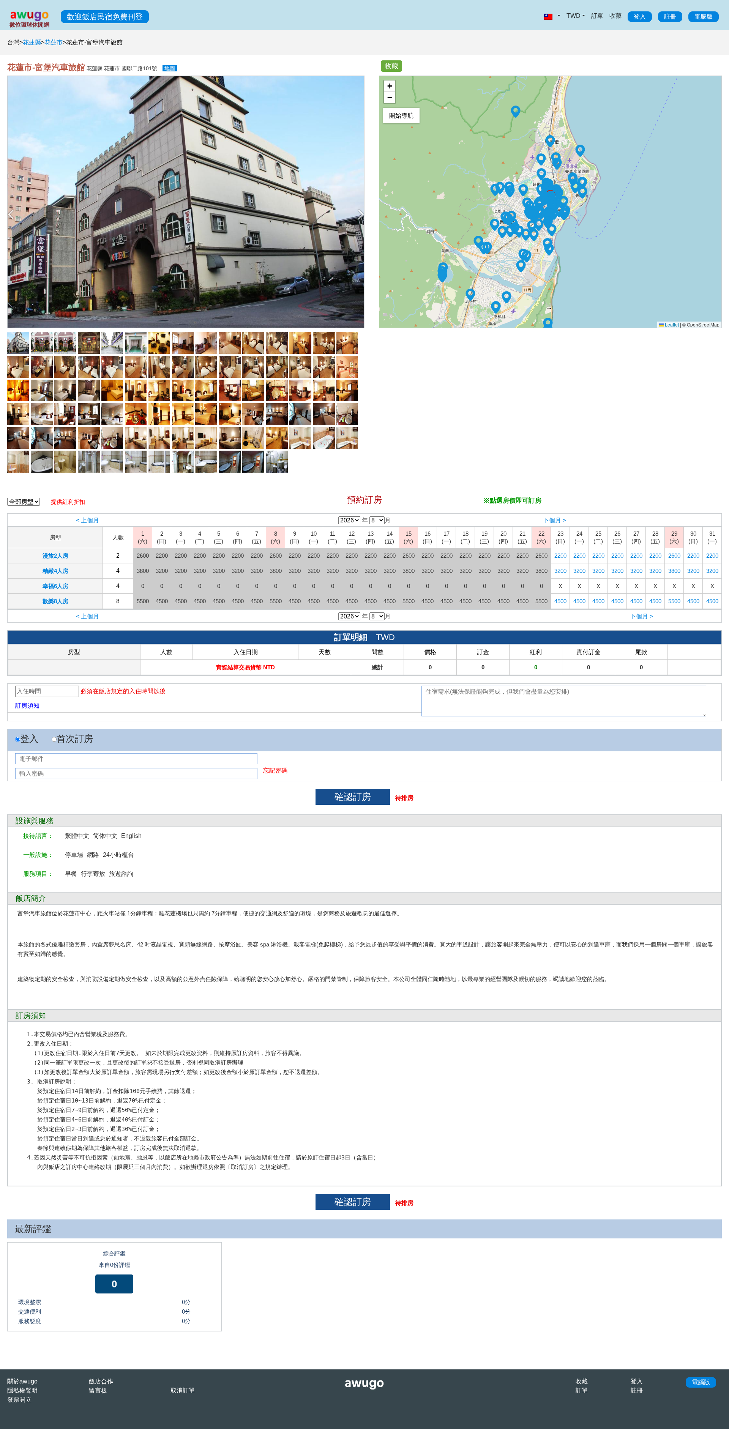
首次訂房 (75, 738)
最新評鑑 (33, 1229)
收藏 (615, 16)
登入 (640, 16)
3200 (560, 571)
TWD (573, 16)
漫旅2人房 (55, 555)
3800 (674, 571)
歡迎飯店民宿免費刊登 (105, 17)
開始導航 (401, 115)
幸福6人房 (55, 586)
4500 (560, 601)
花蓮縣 (32, 42)
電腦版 (703, 16)
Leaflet (671, 324)
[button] (495, 225)
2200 (560, 555)
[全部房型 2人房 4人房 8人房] (23, 501)
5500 (674, 601)
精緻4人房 (55, 571)
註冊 (670, 16)
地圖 (169, 68)
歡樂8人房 (55, 601)
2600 (674, 555)
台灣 (13, 42)
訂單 (597, 16)
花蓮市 (53, 42)
